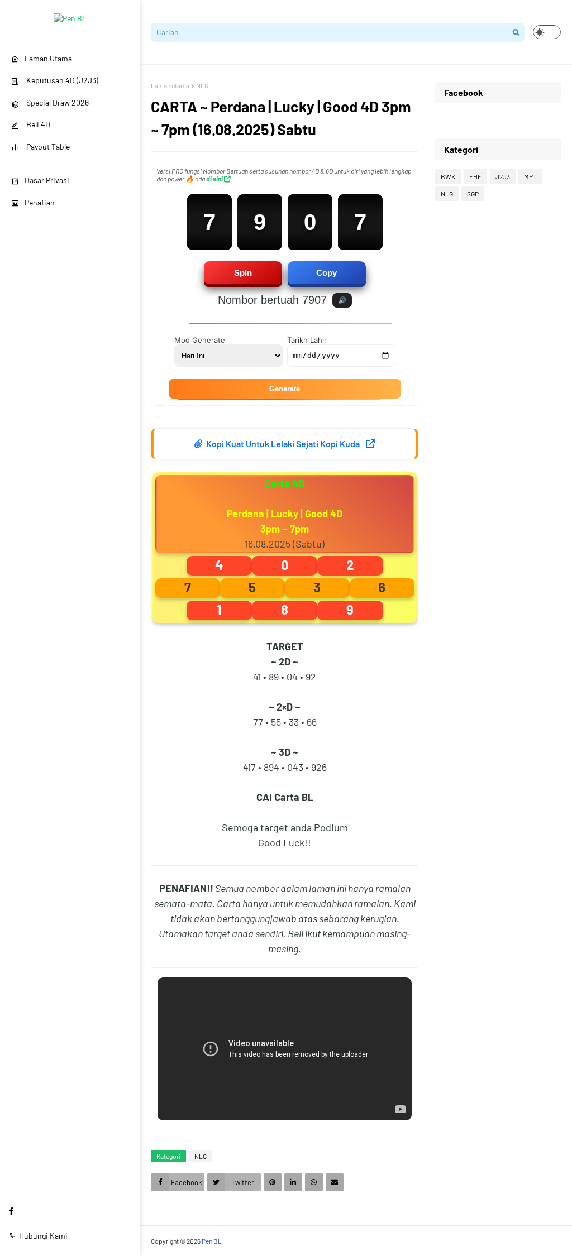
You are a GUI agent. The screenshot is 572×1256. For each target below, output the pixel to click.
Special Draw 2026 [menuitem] (57, 102)
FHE (475, 176)
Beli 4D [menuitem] (37, 124)
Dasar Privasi (47, 180)
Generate (284, 389)
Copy (326, 272)
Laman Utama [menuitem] (48, 58)
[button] (547, 32)
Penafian (40, 202)
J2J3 (502, 176)
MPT (530, 176)
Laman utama (170, 85)
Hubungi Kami (43, 1235)
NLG (202, 85)
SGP (473, 194)
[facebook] (11, 1211)
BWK (448, 176)
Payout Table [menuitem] (47, 146)
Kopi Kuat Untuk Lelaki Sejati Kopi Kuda (282, 443)
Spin (243, 272)
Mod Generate (199, 339)
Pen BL (212, 1241)
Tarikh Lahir (307, 339)
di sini (215, 179)
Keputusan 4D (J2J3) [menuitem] (61, 80)
